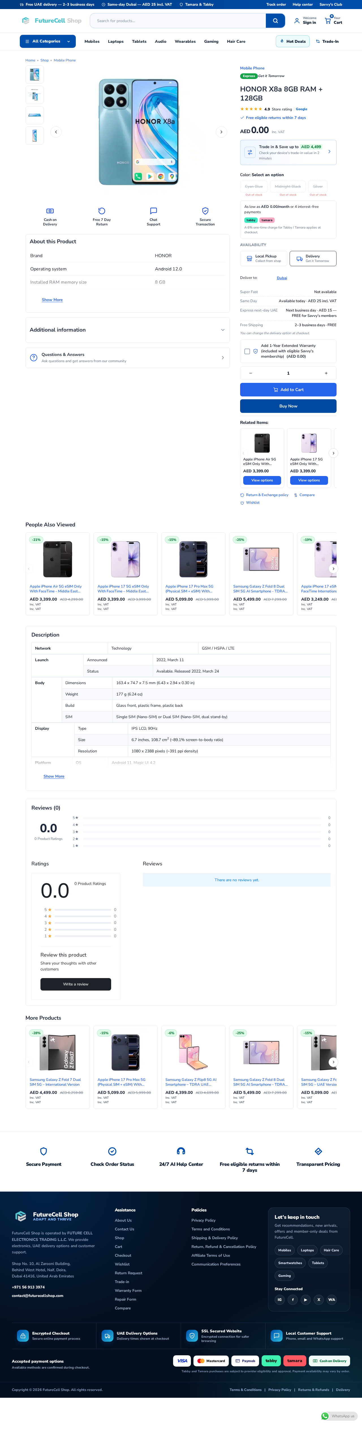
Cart (118, 1246)
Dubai (282, 278)
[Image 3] (34, 115)
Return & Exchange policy (267, 495)
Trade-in (122, 1281)
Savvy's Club (331, 5)
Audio (160, 41)
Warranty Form (128, 1290)
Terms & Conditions (246, 1389)
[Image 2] (34, 95)
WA (331, 1299)
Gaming (211, 41)
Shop (44, 60)
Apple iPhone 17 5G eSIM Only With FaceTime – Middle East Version (306, 461)
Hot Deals (296, 41)
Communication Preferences (216, 1264)
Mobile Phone (65, 60)
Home (30, 60)
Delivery (343, 1389)
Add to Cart (292, 389)
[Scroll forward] (333, 453)
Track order (276, 5)
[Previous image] (56, 132)
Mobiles (92, 41)
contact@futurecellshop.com (37, 1295)
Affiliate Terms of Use (210, 1255)
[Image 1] (34, 74)
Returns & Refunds (313, 1389)
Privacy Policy (203, 1220)
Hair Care (236, 41)
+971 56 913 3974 (28, 1287)
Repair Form (125, 1299)
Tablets (139, 41)
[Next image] (221, 132)
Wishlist (253, 502)
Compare (307, 495)
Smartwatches (290, 1263)
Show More (52, 299)
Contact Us (124, 1229)
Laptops (116, 41)
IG (280, 1299)
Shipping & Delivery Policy (214, 1238)
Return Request (128, 1273)
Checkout (123, 1255)
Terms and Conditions (210, 1229)
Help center (303, 5)
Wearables (185, 41)
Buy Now (288, 406)
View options (262, 480)
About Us (123, 1220)
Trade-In (330, 41)
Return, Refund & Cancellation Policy (223, 1246)
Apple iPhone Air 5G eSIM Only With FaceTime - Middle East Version (262, 461)
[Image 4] (34, 136)
